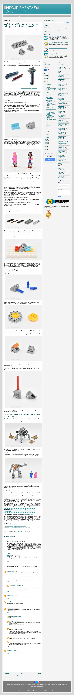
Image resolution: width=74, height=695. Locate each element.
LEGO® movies (61, 129)
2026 (46, 75)
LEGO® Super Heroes (62, 148)
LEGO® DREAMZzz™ (62, 103)
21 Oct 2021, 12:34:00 (15, 608)
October (47, 87)
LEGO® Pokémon (61, 136)
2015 (46, 146)
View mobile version (22, 675)
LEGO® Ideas (60, 120)
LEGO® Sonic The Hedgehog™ (63, 141)
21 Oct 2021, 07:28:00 (14, 601)
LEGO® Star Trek (61, 146)
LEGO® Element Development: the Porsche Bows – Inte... (51, 104)
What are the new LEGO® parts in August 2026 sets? (58, 48)
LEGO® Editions (61, 106)
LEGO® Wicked (61, 160)
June (47, 129)
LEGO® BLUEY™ (61, 89)
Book (59, 66)
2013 (46, 149)
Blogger (53, 690)
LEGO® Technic (61, 151)
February (47, 135)
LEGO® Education (61, 107)
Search (10, 16)
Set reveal (60, 172)
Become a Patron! (29, 514)
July (47, 128)
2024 (46, 78)
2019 (46, 140)
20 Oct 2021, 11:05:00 (17, 555)
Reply (8, 561)
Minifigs (59, 163)
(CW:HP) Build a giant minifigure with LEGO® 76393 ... (50, 101)
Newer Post (7, 673)
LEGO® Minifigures (61, 125)
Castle (59, 71)
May (47, 131)
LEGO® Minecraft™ (61, 124)
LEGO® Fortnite (61, 111)
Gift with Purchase (61, 79)
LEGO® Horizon (61, 116)
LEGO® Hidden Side (61, 115)
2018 (46, 142)
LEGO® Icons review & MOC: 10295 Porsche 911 (51, 107)
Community (60, 76)
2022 (46, 81)
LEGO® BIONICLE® (61, 88)
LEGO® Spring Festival (62, 144)
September (48, 125)
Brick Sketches (60, 67)
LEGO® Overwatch (61, 134)
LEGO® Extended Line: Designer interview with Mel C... (50, 91)
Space (59, 174)
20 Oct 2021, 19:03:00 (13, 595)
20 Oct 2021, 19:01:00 (13, 571)
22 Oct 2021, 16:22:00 (19, 585)
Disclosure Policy (40, 686)
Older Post (38, 673)
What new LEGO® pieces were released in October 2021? (51, 119)
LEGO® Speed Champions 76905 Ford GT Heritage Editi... (50, 95)
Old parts (59, 168)
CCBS (59, 72)
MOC (59, 164)
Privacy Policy (33, 686)
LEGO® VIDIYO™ (61, 157)
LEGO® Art (60, 85)
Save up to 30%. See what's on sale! (12, 524)
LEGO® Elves (60, 108)
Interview (59, 81)
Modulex (59, 165)
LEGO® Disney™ (61, 100)
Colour (59, 73)
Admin (10, 555)
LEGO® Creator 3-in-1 (62, 99)
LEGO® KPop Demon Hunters (63, 123)
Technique (60, 176)
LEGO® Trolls (60, 155)
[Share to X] (27, 531)
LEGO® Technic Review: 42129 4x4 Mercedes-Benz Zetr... (51, 123)
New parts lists (60, 167)
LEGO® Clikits (60, 98)
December (48, 84)
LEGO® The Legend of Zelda (63, 152)
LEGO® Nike (60, 130)
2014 (46, 148)
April (47, 132)
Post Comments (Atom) (13, 678)
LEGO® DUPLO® (61, 104)
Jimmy (8, 571)
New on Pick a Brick (31, 16)
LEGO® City (60, 95)
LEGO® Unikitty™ (61, 156)
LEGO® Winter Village (62, 161)
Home (5, 16)
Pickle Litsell (9, 608)
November (48, 85)
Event (59, 77)
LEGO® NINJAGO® (61, 132)
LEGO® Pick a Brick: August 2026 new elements (57, 36)
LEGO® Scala (60, 137)
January (47, 137)
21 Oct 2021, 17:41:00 (17, 616)
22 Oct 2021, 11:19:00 (17, 641)
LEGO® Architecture (61, 84)
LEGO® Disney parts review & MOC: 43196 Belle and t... (51, 89)
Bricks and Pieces (59, 206)
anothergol (9, 601)
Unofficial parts (61, 177)
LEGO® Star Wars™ (61, 147)
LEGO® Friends (61, 112)
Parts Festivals (60, 169)
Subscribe (50, 159)
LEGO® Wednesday (61, 159)
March (47, 134)
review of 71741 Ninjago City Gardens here (29, 88)
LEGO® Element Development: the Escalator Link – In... (50, 98)
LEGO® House (60, 117)
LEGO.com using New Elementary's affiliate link (57, 28)
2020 (46, 139)
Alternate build (60, 64)
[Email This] (25, 531)
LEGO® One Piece (61, 133)
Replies (9, 553)
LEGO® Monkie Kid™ (62, 128)
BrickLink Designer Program (63, 68)
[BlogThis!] (26, 531)
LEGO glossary (41, 16)
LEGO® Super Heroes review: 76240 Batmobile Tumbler (50, 113)
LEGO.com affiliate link (8, 12)
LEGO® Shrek (60, 138)
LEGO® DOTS (60, 102)
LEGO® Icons (60, 119)
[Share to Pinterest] (29, 531)
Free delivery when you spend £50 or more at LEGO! (15, 526)
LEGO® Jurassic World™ (62, 121)
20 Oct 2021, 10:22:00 (15, 539)
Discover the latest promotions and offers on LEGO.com (19, 527)
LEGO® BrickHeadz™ (62, 92)
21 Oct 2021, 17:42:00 (17, 621)
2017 (46, 143)
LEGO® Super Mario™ (62, 150)
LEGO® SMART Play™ (62, 140)
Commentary (60, 75)
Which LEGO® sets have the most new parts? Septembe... (51, 110)
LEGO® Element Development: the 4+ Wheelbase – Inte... (50, 116)
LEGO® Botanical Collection (63, 90)
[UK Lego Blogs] (48, 218)
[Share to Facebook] (28, 531)
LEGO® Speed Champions (62, 143)
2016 (46, 145)
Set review (60, 173)
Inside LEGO (60, 80)
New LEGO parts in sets (19, 16)
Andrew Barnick (12, 585)
